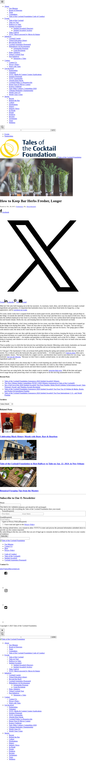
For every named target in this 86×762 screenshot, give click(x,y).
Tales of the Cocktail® (12, 556)
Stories (6, 96)
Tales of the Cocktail (16, 20)
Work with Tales (15, 66)
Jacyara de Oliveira (14, 357)
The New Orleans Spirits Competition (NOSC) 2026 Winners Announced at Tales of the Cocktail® (39, 383)
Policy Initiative (14, 52)
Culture (11, 102)
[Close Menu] (2, 630)
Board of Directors (15, 10)
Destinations (13, 104)
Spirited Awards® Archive (22, 30)
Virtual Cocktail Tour (16, 54)
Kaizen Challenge (15, 86)
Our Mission (13, 8)
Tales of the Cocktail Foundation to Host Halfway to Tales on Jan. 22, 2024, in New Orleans (42, 463)
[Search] (2, 127)
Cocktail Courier (15, 38)
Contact (7, 60)
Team (11, 12)
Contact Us (13, 62)
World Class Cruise (16, 94)
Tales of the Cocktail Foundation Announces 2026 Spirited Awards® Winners (31, 381)
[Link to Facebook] (21, 588)
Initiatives (7, 36)
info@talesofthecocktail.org (9, 569)
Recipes (12, 116)
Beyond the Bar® (15, 42)
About (6, 6)
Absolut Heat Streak (16, 80)
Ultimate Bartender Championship (21, 90)
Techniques (13, 118)
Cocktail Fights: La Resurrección (20, 82)
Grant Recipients (19, 50)
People (11, 112)
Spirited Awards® (15, 26)
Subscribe (4, 536)
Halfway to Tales (15, 24)
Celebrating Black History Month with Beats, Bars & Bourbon (28, 436)
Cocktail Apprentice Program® (20, 44)
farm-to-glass (70, 353)
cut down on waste (20, 310)
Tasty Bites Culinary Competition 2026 (23, 88)
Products (12, 114)
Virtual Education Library (18, 40)
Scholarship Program (20, 48)
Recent (11, 98)
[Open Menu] (2, 2)
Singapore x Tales (19, 58)
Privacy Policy (14, 64)
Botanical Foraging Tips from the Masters (19, 491)
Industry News (14, 108)
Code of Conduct (10, 554)
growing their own (55, 370)
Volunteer (12, 72)
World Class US (14, 92)
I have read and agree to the (19, 524)
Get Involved (9, 68)
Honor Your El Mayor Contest (19, 84)
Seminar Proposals (15, 76)
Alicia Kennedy (31, 206)
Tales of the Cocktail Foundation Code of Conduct (27, 16)
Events (6, 18)
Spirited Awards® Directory (23, 28)
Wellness (12, 122)
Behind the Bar (14, 100)
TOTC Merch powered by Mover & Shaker (24, 34)
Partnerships (13, 70)
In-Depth (12, 110)
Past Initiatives (14, 56)
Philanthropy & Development (19, 46)
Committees (13, 14)
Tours (11, 120)
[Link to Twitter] (21, 622)
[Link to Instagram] (21, 605)
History (11, 106)
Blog (6, 548)
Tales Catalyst (14, 32)
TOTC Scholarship (16, 78)
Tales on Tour (14, 22)
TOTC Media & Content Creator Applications (25, 74)
